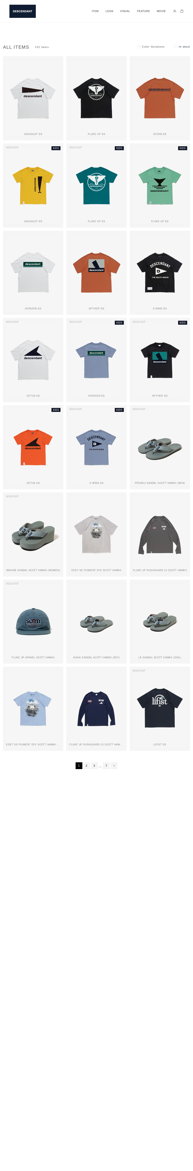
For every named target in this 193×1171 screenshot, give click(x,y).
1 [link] (79, 765)
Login (174, 11)
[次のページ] (114, 765)
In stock (184, 46)
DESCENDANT (22, 11)
